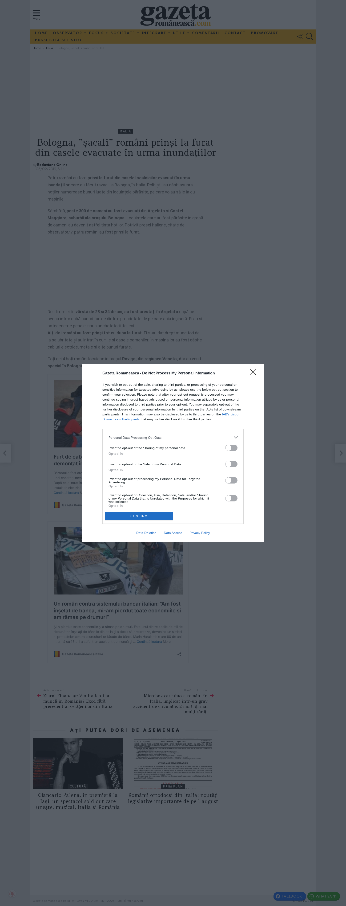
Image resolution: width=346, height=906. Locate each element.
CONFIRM (139, 516)
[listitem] (173, 437)
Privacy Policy (199, 533)
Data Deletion (146, 533)
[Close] (254, 373)
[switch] (231, 448)
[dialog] (173, 453)
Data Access (173, 533)
